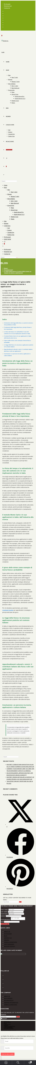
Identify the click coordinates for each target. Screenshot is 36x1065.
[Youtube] (5, 22)
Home (5, 185)
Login (3, 52)
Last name (4, 911)
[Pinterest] (5, 15)
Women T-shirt (15, 196)
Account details (9, 946)
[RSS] (5, 27)
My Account (7, 237)
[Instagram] (5, 20)
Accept (4, 1018)
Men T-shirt (14, 192)
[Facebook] (5, 13)
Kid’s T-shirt (14, 201)
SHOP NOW (7, 239)
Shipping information (11, 1002)
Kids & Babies (11, 198)
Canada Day (10, 232)
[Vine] (5, 24)
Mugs (12, 207)
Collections (7, 225)
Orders (6, 940)
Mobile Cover (14, 216)
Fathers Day (10, 234)
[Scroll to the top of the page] (1, 1032)
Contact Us (8, 938)
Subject (3, 916)
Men (8, 189)
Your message (6, 919)
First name (5, 909)
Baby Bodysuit (15, 203)
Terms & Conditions (10, 942)
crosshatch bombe (7, 610)
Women (9, 194)
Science (9, 230)
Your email (5, 913)
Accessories (10, 205)
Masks (12, 219)
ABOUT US (7, 996)
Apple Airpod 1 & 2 (19, 214)
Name (2, 921)
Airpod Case (14, 210)
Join (18, 1016)
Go (20, 902)
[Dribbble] (5, 18)
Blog (5, 935)
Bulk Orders (8, 998)
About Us (7, 931)
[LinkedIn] (4, 983)
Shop (5, 187)
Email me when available (8, 1054)
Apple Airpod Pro (19, 212)
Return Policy (8, 1000)
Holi (8, 228)
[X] (5, 11)
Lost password (9, 944)
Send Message (5, 923)
